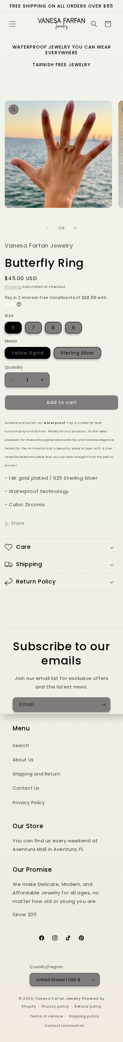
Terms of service (46, 1016)
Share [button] (18, 523)
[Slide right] (75, 228)
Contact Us (26, 788)
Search (21, 745)
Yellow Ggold (28, 353)
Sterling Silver (77, 353)
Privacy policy (55, 1006)
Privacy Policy (29, 802)
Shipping (13, 286)
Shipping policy (84, 1016)
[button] (13, 24)
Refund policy (88, 1006)
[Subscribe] (103, 704)
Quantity (14, 367)
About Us (23, 760)
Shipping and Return (36, 774)
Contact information (64, 1025)
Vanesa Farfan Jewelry (58, 998)
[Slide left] (48, 228)
